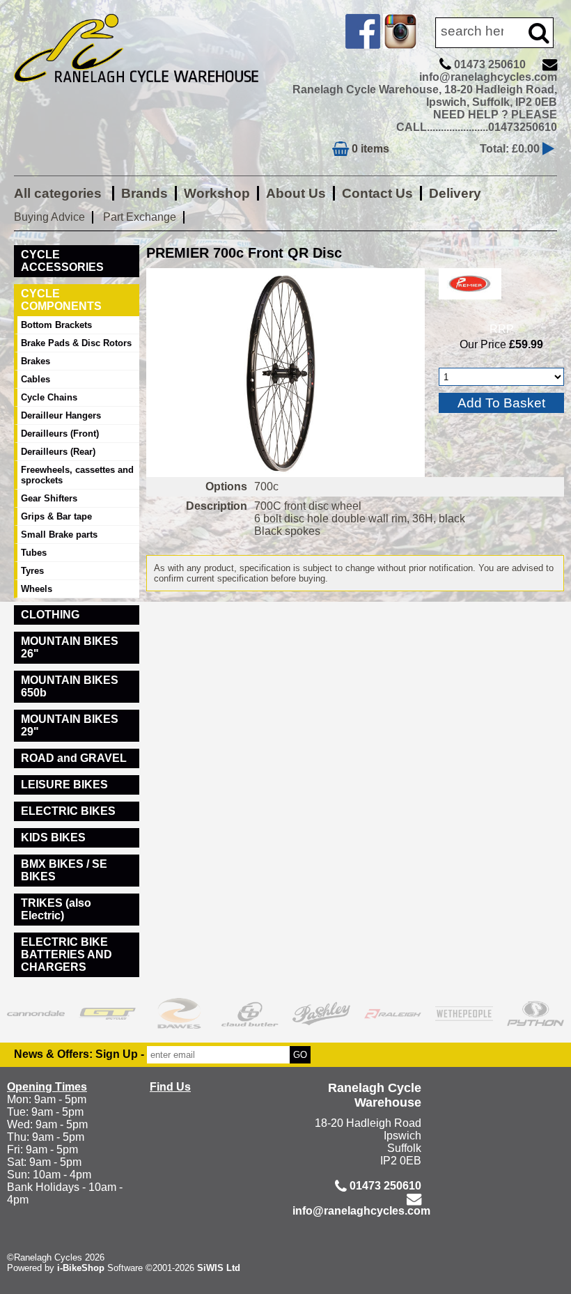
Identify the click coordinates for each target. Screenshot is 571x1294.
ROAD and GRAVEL (74, 758)
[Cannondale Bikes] (36, 1013)
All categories (59, 193)
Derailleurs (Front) (60, 433)
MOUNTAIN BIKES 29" (69, 725)
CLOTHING (50, 615)
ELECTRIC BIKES (68, 811)
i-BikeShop (80, 1268)
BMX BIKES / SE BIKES (64, 870)
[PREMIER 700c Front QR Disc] (285, 372)
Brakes (35, 361)
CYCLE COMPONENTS (61, 300)
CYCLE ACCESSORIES (62, 261)
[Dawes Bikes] (179, 1013)
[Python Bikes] (536, 1013)
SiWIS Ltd (218, 1268)
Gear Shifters (49, 498)
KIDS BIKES (53, 837)
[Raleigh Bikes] (393, 1013)
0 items (369, 149)
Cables (35, 379)
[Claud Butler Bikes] (250, 1013)
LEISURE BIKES (64, 784)
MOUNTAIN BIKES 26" (69, 647)
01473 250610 (490, 64)
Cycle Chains (49, 397)
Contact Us (377, 193)
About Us (296, 193)
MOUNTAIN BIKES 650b (69, 686)
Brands (144, 193)
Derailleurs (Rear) (58, 451)
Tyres (32, 571)
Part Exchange (139, 217)
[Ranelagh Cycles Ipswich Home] (146, 92)
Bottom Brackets (56, 325)
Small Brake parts (59, 534)
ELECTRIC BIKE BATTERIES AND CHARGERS (66, 954)
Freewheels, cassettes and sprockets (77, 475)
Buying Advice (49, 217)
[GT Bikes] (107, 1013)
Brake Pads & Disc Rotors (76, 343)
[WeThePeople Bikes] (464, 1013)
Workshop (217, 193)
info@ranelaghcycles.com (488, 77)
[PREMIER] (470, 303)
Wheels (36, 589)
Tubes (34, 552)
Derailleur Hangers (61, 415)
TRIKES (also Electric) (56, 909)
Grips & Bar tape (56, 516)
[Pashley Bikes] (321, 1013)
